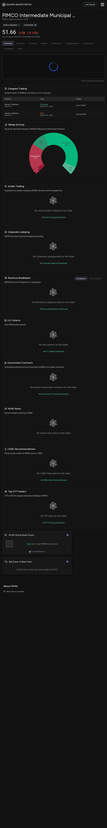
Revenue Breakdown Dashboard (54, 309)
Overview (8, 43)
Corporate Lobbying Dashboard (54, 263)
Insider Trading (16, 186)
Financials (20, 43)
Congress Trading (17, 89)
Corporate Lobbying (19, 232)
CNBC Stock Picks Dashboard (54, 480)
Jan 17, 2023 (81, 105)
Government (88, 43)
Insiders (44, 43)
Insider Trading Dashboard (54, 217)
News (20, 49)
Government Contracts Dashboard (54, 394)
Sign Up (30, 544)
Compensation (72, 43)
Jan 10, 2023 (81, 114)
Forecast (33, 43)
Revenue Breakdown (19, 278)
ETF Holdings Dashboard (54, 523)
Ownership (8, 49)
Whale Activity (16, 125)
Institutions (57, 43)
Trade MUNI (28, 25)
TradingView (99, 81)
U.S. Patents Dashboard (54, 351)
